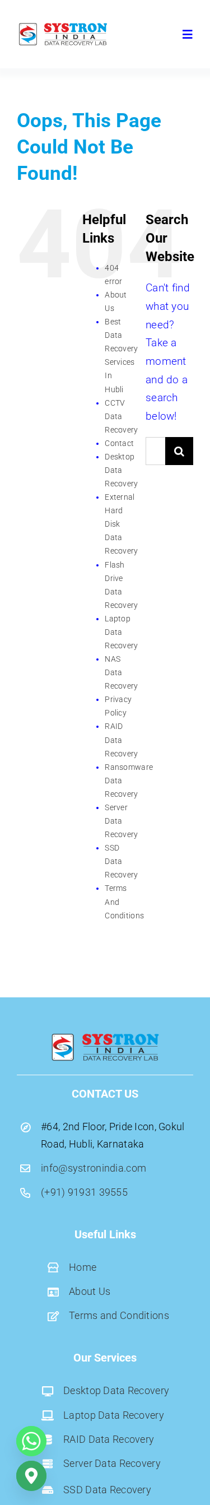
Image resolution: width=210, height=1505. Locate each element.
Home (82, 1267)
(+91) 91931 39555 (84, 1192)
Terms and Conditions (119, 1315)
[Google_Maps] (31, 1476)
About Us (89, 1291)
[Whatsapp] (31, 1441)
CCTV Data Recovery (121, 416)
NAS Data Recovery (121, 672)
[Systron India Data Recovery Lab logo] (63, 26)
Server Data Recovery (121, 821)
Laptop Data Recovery (121, 632)
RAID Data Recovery (121, 740)
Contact (119, 443)
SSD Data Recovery (121, 861)
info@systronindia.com (93, 1168)
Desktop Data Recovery (121, 470)
